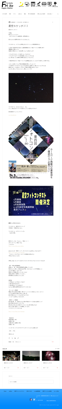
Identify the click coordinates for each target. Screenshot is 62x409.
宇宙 (14, 330)
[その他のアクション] (52, 22)
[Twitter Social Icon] (34, 399)
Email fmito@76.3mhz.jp (51, 400)
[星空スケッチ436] (50, 356)
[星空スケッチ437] (31, 356)
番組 (25, 13)
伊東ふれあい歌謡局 (41, 13)
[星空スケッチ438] (11, 356)
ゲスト (14, 13)
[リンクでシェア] (18, 338)
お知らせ (20, 13)
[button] (57, 13)
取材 (10, 13)
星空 (10, 330)
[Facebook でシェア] (9, 338)
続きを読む (49, 13)
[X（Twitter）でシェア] (12, 338)
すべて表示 (57, 348)
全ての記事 (5, 13)
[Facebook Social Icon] (31, 399)
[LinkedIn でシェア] (15, 338)
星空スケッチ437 (28, 363)
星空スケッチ (11, 334)
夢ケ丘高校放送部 (31, 13)
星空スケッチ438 (8, 363)
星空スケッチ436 (47, 363)
